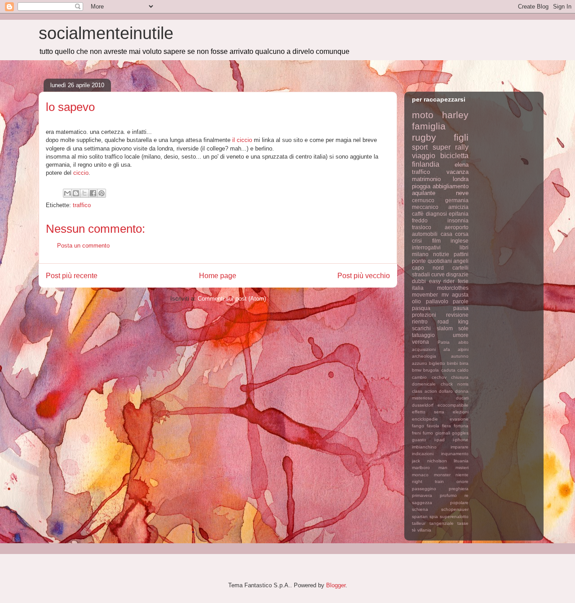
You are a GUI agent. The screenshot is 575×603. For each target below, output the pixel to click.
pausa (461, 308)
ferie (463, 281)
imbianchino (424, 446)
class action (424, 391)
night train (428, 481)
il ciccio (242, 140)
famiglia (429, 126)
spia (433, 516)
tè (414, 530)
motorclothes (453, 288)
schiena (420, 509)
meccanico (425, 207)
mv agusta (455, 294)
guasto (419, 439)
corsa (462, 234)
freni (416, 432)
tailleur (418, 523)
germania (457, 200)
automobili (425, 234)
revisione (457, 315)
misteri (462, 467)
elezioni (461, 411)
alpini (463, 349)
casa (446, 234)
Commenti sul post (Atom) (232, 298)
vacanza (458, 171)
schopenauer (455, 509)
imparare (460, 446)
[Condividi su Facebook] (92, 193)
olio (416, 301)
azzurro (419, 363)
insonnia (458, 220)
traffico (82, 205)
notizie (441, 254)
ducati (462, 397)
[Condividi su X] (84, 193)
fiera (446, 425)
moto (422, 115)
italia (418, 288)
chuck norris (455, 383)
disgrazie (457, 274)
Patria (444, 342)
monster (442, 474)
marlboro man (429, 467)
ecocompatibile (453, 405)
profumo (448, 495)
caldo (463, 370)
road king (453, 321)
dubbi (419, 281)
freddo (420, 220)
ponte (419, 261)
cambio (419, 377)
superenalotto (454, 516)
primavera (422, 495)
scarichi (421, 328)
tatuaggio (423, 335)
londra (461, 179)
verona (420, 342)
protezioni (424, 315)
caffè (418, 214)
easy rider (442, 281)
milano (420, 254)
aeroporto (457, 227)
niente (462, 474)
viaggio (423, 156)
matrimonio (426, 179)
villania (424, 530)
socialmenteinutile (106, 33)
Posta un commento (83, 245)
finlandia (425, 164)
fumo (428, 432)
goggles (460, 432)
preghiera (459, 488)
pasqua (421, 308)
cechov (439, 377)
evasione (459, 419)
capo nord (428, 267)
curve (438, 274)
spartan (420, 516)
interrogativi (426, 247)
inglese (460, 241)
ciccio (80, 172)
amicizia (458, 207)
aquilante (423, 193)
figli (461, 137)
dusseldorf (422, 405)
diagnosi (436, 214)
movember (425, 294)
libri (464, 247)
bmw (416, 370)
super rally (451, 147)
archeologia (424, 356)
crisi (417, 241)
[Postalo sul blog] (75, 193)
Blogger (335, 585)
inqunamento (455, 453)
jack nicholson (429, 460)
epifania (459, 214)
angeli (461, 261)
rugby (424, 137)
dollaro (446, 391)
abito (463, 342)
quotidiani (440, 261)
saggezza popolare (440, 502)
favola (433, 425)
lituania (461, 460)
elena (462, 164)
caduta (448, 370)
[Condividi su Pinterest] (101, 193)
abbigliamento (451, 186)
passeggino (424, 488)
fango (418, 425)
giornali (442, 432)
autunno (460, 356)
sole (463, 328)
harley (455, 115)
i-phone (461, 439)
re (466, 495)
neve (462, 193)
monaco (420, 474)
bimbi (452, 363)
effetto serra (428, 411)
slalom (445, 328)
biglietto (437, 363)
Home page (217, 275)
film (436, 241)
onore (462, 481)
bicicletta (454, 156)
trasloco (421, 227)
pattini (461, 254)
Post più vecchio (363, 275)
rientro (420, 321)
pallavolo (437, 301)
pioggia (421, 186)
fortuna (461, 425)
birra (464, 363)
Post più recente (71, 275)
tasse (463, 523)
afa (446, 349)
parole (461, 301)
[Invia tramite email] (67, 193)
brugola (431, 370)
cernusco (423, 200)
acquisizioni (424, 349)
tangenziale (441, 523)
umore (461, 335)
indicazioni (422, 453)
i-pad (439, 439)
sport (420, 147)
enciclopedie (425, 419)
